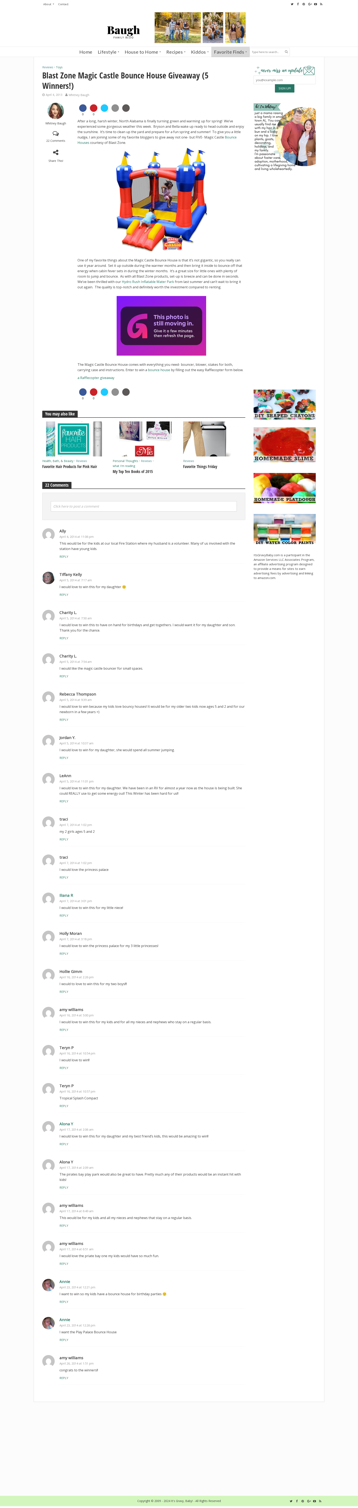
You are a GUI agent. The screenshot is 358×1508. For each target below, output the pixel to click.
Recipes (174, 52)
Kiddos (198, 52)
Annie (64, 1281)
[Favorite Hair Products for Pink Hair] (73, 438)
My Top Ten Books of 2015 (133, 471)
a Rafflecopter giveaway (95, 377)
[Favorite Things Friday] (214, 438)
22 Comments (55, 141)
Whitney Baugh (79, 95)
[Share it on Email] (115, 110)
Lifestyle (107, 52)
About (47, 4)
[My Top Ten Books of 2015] (144, 438)
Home (85, 52)
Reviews (47, 67)
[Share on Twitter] (104, 110)
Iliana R (66, 895)
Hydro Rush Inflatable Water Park (148, 281)
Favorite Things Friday (200, 466)
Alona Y (66, 1123)
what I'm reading (124, 466)
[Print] (126, 110)
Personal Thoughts (125, 461)
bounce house (159, 370)
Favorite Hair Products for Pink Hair (69, 466)
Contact (63, 4)
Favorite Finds (229, 52)
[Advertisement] (285, 354)
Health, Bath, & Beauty (57, 461)
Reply (63, 556)
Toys (59, 67)
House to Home (141, 52)
